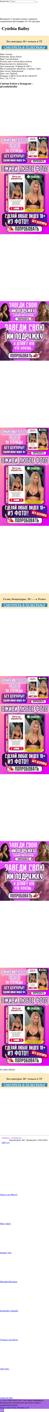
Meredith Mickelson (8, 1282)
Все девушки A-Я (21, 1407)
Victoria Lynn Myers (9, 1340)
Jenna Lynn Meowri (8, 1194)
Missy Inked (5, 1224)
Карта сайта (5, 1407)
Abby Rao (4, 1369)
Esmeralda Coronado (9, 1311)
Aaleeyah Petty (6, 1398)
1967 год (6, 1142)
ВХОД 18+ (10, 14)
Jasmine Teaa (5, 1253)
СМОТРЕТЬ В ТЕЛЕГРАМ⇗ (24, 47)
